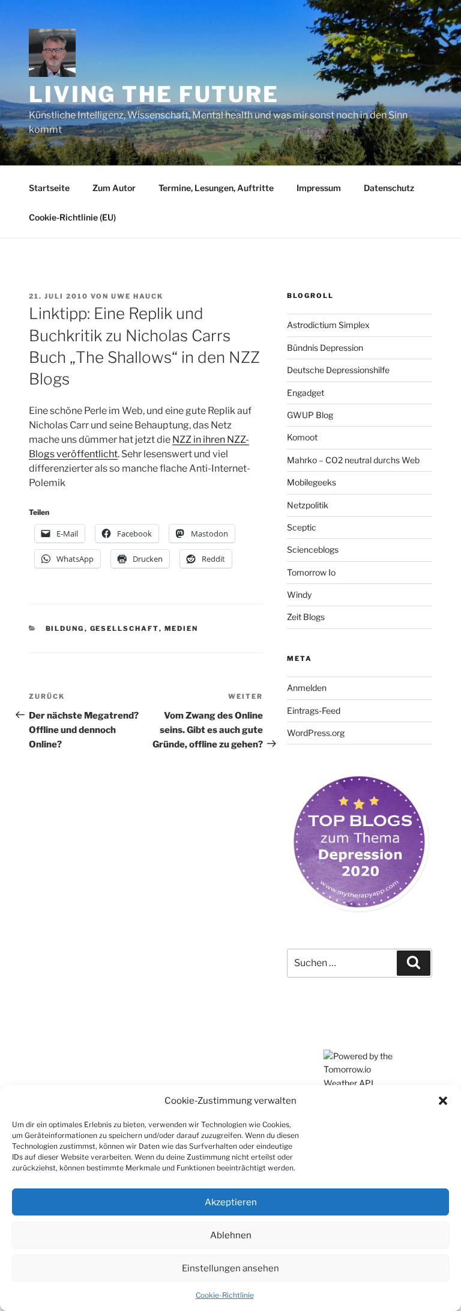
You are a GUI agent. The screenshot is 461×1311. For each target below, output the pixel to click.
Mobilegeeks (311, 482)
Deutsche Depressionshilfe (338, 370)
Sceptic (301, 527)
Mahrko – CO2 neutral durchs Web (353, 460)
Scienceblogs (313, 549)
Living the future (154, 94)
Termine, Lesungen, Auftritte (216, 188)
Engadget (305, 393)
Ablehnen (231, 1235)
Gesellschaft (124, 628)
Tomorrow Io (311, 572)
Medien (181, 628)
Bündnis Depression (325, 347)
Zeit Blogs (306, 617)
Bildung (65, 628)
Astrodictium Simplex (328, 325)
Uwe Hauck (137, 296)
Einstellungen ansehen (230, 1268)
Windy (299, 594)
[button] (443, 1101)
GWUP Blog (310, 415)
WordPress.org (316, 733)
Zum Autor (114, 188)
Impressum (319, 188)
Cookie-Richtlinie (225, 1295)
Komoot (302, 437)
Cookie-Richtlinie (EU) (72, 217)
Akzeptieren (231, 1202)
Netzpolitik (307, 505)
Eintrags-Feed (313, 710)
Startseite (49, 188)
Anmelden (307, 688)
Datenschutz (389, 188)
